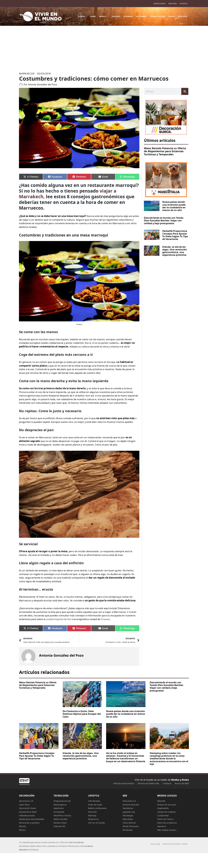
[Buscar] (184, 91)
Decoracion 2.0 (26, 801)
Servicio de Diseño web (148, 783)
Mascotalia (128, 819)
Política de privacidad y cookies (175, 844)
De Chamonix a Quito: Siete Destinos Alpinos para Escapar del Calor (82, 714)
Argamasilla (163, 808)
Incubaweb (59, 811)
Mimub (22, 826)
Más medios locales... (167, 830)
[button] (86, 16)
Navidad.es (128, 808)
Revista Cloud (60, 822)
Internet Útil (59, 826)
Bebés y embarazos (97, 808)
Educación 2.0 (129, 801)
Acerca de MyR (182, 783)
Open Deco (24, 804)
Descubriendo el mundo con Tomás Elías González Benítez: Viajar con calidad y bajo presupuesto (163, 220)
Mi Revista (127, 830)
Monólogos (128, 815)
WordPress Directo (62, 815)
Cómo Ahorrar (129, 822)
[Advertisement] (104, 47)
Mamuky (92, 815)
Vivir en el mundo (96, 822)
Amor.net (92, 811)
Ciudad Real (163, 815)
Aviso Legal (155, 844)
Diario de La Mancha (167, 822)
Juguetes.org (129, 811)
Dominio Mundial (131, 804)
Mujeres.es (93, 819)
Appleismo (59, 808)
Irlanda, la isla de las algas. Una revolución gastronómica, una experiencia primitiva (174, 251)
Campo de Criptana (166, 811)
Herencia (161, 826)
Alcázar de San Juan (166, 804)
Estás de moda (95, 804)
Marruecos (27, 73)
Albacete (161, 801)
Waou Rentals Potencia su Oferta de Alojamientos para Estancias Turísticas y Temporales (165, 151)
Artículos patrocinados (123, 783)
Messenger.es (60, 804)
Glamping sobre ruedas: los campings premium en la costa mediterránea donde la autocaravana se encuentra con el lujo (169, 759)
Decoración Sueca (27, 808)
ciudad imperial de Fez (58, 619)
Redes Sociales (61, 819)
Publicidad (172, 3)
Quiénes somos (159, 3)
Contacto (183, 3)
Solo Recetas (94, 801)
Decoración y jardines (29, 822)
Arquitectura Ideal (28, 811)
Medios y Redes (180, 779)
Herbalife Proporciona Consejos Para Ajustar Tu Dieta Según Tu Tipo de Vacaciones (175, 235)
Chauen (105, 619)
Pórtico (22, 830)
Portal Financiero (131, 826)
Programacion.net (62, 801)
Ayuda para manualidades (31, 819)
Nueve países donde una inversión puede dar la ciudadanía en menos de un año (174, 206)
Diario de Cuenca (165, 819)
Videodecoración (27, 815)
